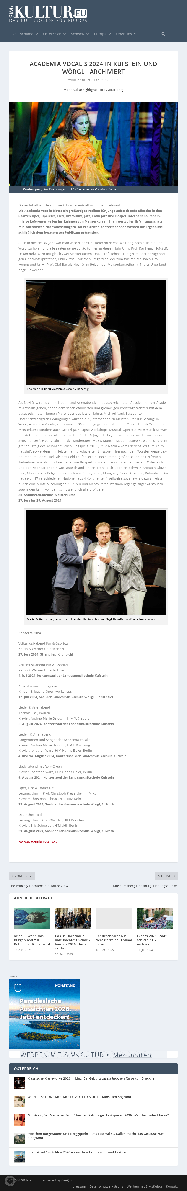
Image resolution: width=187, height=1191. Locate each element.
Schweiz (77, 33)
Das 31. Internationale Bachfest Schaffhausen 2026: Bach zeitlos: (72, 942)
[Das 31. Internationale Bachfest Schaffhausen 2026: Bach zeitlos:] (73, 918)
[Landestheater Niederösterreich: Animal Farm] (114, 918)
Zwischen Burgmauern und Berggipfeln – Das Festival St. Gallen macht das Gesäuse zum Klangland (96, 1136)
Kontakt (172, 1186)
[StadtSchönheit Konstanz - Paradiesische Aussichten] (44, 1048)
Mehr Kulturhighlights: (81, 89)
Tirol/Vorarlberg (111, 89)
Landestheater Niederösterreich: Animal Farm (114, 940)
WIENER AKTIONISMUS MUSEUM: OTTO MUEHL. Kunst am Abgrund (79, 1097)
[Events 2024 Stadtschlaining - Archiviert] (155, 918)
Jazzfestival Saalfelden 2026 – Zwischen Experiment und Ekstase (77, 1152)
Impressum (77, 1186)
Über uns (124, 33)
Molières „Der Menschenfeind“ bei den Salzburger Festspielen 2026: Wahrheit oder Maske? (98, 1115)
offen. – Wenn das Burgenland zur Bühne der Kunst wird (32, 940)
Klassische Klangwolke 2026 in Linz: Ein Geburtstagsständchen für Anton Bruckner (92, 1078)
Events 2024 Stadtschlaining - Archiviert (152, 940)
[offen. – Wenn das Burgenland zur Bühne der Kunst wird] (32, 918)
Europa (100, 33)
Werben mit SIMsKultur (145, 1186)
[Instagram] (153, 34)
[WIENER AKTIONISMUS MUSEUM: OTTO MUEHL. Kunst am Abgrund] (21, 1101)
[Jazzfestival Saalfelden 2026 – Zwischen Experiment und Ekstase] (21, 1157)
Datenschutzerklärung (106, 1186)
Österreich (52, 33)
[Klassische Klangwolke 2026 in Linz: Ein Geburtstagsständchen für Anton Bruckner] (21, 1083)
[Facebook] (143, 33)
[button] (163, 34)
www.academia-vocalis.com (39, 841)
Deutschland (23, 33)
